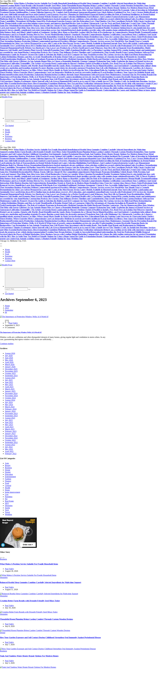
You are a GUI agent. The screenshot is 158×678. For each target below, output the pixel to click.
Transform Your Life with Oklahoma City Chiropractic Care (111, 68)
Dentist (7, 472)
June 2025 (9, 382)
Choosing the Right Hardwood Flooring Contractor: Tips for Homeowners (107, 59)
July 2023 (9, 420)
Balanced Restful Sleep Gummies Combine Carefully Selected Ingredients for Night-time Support (40, 582)
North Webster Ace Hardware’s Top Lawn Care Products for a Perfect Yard (51, 48)
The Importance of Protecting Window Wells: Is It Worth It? (21, 332)
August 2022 (10, 445)
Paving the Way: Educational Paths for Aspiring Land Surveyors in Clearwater (108, 70)
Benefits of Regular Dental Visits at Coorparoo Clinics (68, 57)
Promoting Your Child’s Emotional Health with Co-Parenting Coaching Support (84, 50)
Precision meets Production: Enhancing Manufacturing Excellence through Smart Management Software (55, 75)
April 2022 (9, 451)
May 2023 (9, 425)
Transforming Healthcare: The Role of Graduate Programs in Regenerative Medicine (40, 59)
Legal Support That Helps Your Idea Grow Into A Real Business (31, 28)
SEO (7, 503)
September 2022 (11, 442)
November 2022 (11, 438)
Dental (7, 470)
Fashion (8, 479)
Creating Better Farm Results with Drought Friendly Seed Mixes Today (37, 5)
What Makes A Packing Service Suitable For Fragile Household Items (43, 3)
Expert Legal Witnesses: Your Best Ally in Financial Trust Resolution (112, 48)
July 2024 (9, 402)
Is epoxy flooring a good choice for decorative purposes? (62, 68)
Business (8, 139)
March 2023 (9, 429)
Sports (7, 508)
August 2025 (10, 378)
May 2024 (9, 405)
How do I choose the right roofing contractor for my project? (120, 88)
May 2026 (9, 360)
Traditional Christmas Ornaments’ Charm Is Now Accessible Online (95, 39)
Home (7, 130)
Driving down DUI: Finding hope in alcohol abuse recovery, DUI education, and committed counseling (61, 46)
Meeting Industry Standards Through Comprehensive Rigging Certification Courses (92, 34)
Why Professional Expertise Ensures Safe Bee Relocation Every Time (70, 21)
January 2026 (10, 367)
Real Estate (9, 501)
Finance (8, 481)
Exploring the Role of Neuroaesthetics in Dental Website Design (30, 17)
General (8, 485)
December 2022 (11, 436)
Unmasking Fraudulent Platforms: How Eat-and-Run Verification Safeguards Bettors (73, 83)
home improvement (12, 492)
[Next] (3, 557)
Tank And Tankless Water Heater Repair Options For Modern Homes (114, 8)
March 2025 (9, 389)
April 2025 (9, 387)
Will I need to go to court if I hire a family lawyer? (89, 81)
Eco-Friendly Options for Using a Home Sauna (55, 90)
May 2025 (9, 384)
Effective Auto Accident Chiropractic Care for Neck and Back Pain (97, 23)
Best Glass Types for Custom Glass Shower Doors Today (118, 37)
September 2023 (11, 416)
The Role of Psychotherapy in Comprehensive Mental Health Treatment (119, 32)
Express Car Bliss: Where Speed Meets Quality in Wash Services (48, 70)
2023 (7, 308)
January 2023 (10, 433)
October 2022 (10, 440)
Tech (7, 510)
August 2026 (10, 353)
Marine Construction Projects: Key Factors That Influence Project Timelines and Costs (59, 52)
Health (7, 132)
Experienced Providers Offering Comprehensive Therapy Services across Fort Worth (84, 41)
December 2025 (11, 369)
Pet (6, 499)
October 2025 (10, 373)
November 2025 (11, 371)
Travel (7, 512)
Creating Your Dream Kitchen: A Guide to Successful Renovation (73, 86)
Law (7, 494)
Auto (7, 463)
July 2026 (9, 356)
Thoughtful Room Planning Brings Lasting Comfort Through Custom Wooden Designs (103, 5)
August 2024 (10, 400)
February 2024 (10, 409)
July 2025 (9, 380)
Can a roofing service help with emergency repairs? (130, 83)
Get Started (9, 125)
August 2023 (10, 418)
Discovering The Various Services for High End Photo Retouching (120, 54)
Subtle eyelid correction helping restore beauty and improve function (40, 23)
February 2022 (10, 454)
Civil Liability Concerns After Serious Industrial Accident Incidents (89, 10)
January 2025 (10, 391)
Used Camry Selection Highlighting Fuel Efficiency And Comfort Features (88, 17)
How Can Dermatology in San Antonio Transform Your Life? (32, 79)
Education (9, 474)
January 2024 (10, 411)
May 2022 (9, 449)
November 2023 (11, 413)
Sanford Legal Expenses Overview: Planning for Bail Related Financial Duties (71, 14)
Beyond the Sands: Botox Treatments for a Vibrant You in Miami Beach (79, 66)
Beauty (7, 465)
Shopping (8, 506)
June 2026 (9, 358)
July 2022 (9, 447)
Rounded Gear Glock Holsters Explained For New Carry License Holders (119, 12)
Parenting (8, 136)
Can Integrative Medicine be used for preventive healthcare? (76, 72)
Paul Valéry (13, 323)
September (9, 310)
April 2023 (9, 427)
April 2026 (9, 362)
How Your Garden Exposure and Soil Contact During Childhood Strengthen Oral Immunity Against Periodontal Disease (77, 6)
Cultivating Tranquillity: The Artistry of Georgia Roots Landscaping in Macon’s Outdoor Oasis (50, 63)
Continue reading (6, 344)
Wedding (8, 514)
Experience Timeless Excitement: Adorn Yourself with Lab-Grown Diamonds (36, 81)
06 (6, 312)
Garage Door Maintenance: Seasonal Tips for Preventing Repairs (126, 75)
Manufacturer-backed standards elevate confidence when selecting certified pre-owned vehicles (81, 19)
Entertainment (10, 477)
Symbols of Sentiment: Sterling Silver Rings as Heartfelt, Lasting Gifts (60, 32)
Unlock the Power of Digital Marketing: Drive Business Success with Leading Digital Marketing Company (51, 88)
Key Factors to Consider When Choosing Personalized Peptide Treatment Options (92, 28)
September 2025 (11, 376)
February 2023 (10, 431)
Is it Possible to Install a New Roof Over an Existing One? (114, 63)
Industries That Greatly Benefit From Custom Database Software (122, 52)
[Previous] (1, 557)
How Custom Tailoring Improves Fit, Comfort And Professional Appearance (57, 12)
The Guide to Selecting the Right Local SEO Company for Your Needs (63, 54)
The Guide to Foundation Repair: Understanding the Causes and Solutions (106, 90)
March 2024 (9, 407)
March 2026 (9, 364)
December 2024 (11, 393)
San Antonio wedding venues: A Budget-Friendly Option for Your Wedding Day (49, 92)
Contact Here (10, 141)
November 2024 (11, 396)
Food (7, 134)
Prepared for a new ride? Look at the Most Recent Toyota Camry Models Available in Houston (70, 43)
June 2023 (9, 422)
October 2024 (10, 398)
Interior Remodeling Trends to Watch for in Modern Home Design (67, 37)
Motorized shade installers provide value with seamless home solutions (96, 30)
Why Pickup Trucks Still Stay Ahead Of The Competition (53, 26)
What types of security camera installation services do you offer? (73, 77)
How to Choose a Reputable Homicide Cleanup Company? (72, 61)
